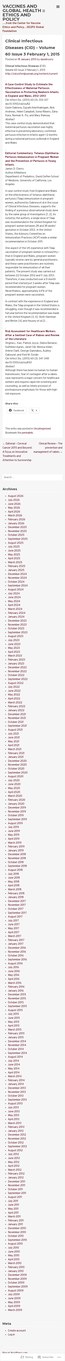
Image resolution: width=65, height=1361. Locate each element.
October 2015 (16, 1002)
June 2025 (14, 551)
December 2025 (17, 527)
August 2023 (15, 636)
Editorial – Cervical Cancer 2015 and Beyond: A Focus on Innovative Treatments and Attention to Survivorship (17, 452)
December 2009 (17, 1275)
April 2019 (14, 839)
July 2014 (13, 1061)
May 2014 (14, 1068)
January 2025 (16, 570)
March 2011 (14, 1216)
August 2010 (15, 1244)
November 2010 (17, 1232)
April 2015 (14, 1026)
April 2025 (14, 558)
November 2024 (17, 578)
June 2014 (14, 1065)
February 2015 (16, 1033)
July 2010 (13, 1248)
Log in (11, 1334)
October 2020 (16, 769)
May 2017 (13, 928)
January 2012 (16, 1178)
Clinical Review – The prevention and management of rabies (48, 448)
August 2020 (15, 776)
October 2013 (15, 1096)
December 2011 (16, 1181)
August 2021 (15, 730)
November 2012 (17, 1139)
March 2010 (14, 1263)
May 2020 (14, 788)
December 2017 (17, 901)
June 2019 (14, 831)
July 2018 (13, 874)
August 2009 (15, 1291)
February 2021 (16, 753)
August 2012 (15, 1150)
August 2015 (15, 1010)
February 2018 (16, 893)
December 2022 (17, 667)
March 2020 (15, 796)
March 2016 (14, 983)
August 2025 (15, 543)
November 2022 (17, 671)
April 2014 (14, 1072)
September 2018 (17, 866)
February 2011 (16, 1220)
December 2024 (17, 574)
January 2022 (16, 710)
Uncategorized (42, 429)
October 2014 (16, 1049)
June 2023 (14, 644)
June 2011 (13, 1205)
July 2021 (13, 734)
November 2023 (17, 625)
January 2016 (16, 991)
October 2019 (16, 815)
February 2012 (16, 1174)
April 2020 (14, 792)
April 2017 (13, 932)
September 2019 (17, 819)
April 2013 (13, 1119)
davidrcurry (46, 59)
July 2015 (13, 1014)
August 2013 (15, 1103)
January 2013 (15, 1131)
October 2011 (15, 1189)
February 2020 (16, 800)
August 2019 (15, 823)
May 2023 (14, 648)
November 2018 (17, 858)
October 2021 (16, 722)
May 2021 (13, 741)
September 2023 (17, 632)
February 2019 (16, 846)
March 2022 (15, 702)
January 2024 (16, 617)
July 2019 (13, 827)
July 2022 (14, 687)
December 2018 (17, 854)
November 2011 (16, 1185)
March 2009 (15, 1310)
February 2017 (16, 940)
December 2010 (17, 1228)
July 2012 (13, 1154)
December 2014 (17, 1041)
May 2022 (14, 695)
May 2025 (14, 555)
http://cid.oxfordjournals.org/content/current (31, 74)
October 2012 (16, 1143)
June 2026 (14, 504)
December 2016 (17, 948)
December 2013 (17, 1088)
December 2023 (17, 621)
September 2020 (18, 773)
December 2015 (17, 994)
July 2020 (14, 780)
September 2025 (18, 539)
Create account (17, 1331)
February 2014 (16, 1080)
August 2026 (15, 496)
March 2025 (15, 562)
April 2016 (14, 979)
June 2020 (14, 784)
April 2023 (14, 652)
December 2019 (17, 808)
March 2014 (15, 1076)
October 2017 (15, 909)
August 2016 (15, 963)
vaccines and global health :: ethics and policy (24, 13)
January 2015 (16, 1037)
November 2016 (17, 952)
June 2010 (14, 1252)
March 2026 (15, 515)
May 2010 (13, 1255)
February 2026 (16, 519)
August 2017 (15, 917)
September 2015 (17, 1006)
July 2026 (14, 500)
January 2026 (16, 523)
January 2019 (16, 850)
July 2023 (14, 640)
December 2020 (17, 761)
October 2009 (16, 1283)
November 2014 (17, 1045)
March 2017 (14, 936)
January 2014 (16, 1084)
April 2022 (14, 699)
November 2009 (17, 1279)
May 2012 (13, 1162)
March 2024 (15, 609)
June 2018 (14, 878)
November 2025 (17, 531)
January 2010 (16, 1271)
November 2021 (17, 718)
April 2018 (14, 885)
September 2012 (17, 1146)
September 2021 (17, 726)
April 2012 (14, 1166)
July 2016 (13, 967)
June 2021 (14, 737)
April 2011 (13, 1213)
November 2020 (17, 765)
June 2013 (14, 1111)
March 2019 (14, 843)
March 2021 (14, 749)
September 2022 (18, 679)
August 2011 (15, 1197)
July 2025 (14, 547)
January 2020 (16, 804)
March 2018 (14, 889)
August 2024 (16, 589)
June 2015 (14, 1018)
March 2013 (14, 1123)
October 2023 (16, 628)
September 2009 (18, 1287)
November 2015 (17, 998)
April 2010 (14, 1259)
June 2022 (14, 691)
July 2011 (13, 1201)
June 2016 (14, 971)
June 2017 (14, 924)
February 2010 (16, 1267)
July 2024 (14, 593)
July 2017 (13, 921)
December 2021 (17, 714)
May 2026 (14, 508)
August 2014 (15, 1057)
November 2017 (17, 905)
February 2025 (16, 566)
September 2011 (17, 1193)
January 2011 (15, 1224)
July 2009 (14, 1294)
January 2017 (15, 944)
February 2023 (16, 660)
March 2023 (15, 656)
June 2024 (14, 597)
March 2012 (14, 1170)
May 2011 (13, 1209)
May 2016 (13, 975)
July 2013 (13, 1107)
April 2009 (14, 1306)
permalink (27, 433)
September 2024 (18, 586)
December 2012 (17, 1135)
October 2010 (16, 1236)
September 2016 (17, 959)
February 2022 (16, 706)
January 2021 (16, 757)
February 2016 (16, 987)
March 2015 (14, 1030)
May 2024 (14, 601)
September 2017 (17, 913)
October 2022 (16, 675)
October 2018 (16, 862)
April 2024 (14, 605)
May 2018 (13, 882)
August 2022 (15, 683)
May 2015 (13, 1022)
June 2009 (14, 1298)
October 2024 (16, 582)
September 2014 (17, 1053)
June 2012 (14, 1158)
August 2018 (15, 870)
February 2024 (16, 613)
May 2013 (13, 1115)
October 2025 (16, 535)
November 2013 (17, 1092)
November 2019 (17, 812)
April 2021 (14, 745)
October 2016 (16, 955)
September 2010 (17, 1240)
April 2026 (14, 512)
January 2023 (16, 664)
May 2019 (13, 835)
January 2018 (16, 897)
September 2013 (17, 1100)
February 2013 (16, 1127)
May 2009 (14, 1302)
